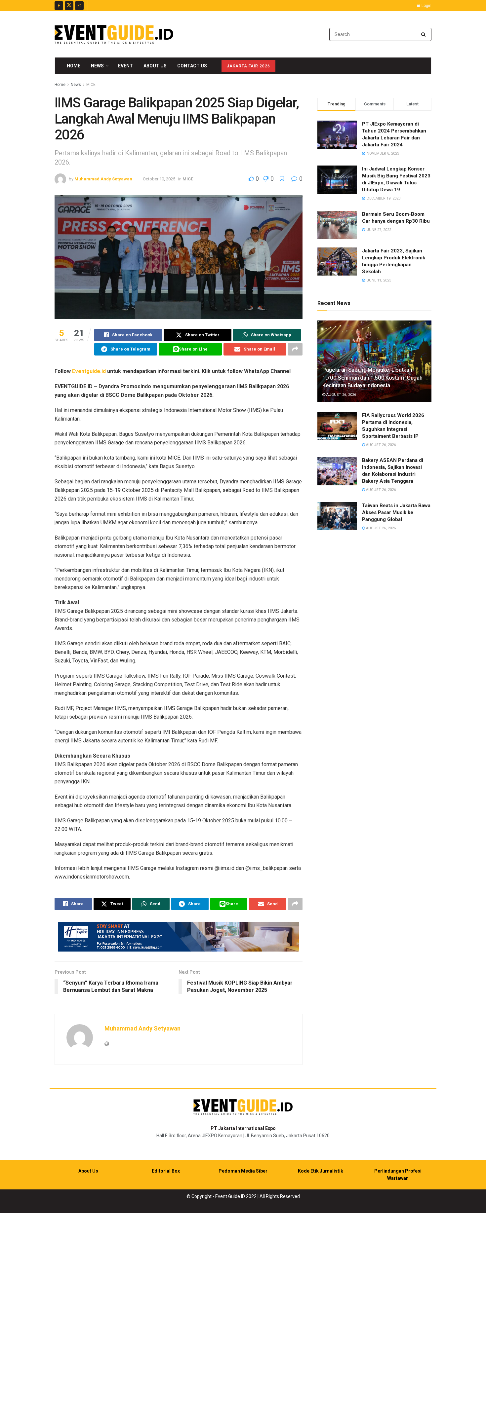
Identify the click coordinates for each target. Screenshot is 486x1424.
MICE (91, 84)
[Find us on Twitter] (69, 5)
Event (125, 65)
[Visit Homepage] (114, 34)
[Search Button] (424, 34)
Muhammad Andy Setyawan (103, 178)
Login (426, 5)
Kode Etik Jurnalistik (320, 1171)
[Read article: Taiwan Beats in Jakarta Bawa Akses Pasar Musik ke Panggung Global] (337, 516)
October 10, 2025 (159, 178)
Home (73, 65)
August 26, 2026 (340, 395)
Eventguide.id (89, 371)
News (97, 65)
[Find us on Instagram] (79, 5)
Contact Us (192, 65)
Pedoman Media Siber (243, 1171)
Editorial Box (166, 1171)
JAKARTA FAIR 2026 (248, 66)
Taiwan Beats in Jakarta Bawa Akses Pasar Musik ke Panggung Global (396, 512)
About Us (155, 65)
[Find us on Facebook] (59, 5)
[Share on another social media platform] (295, 349)
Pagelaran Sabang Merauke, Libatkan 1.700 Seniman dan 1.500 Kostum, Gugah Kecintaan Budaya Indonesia (372, 377)
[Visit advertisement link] (179, 937)
